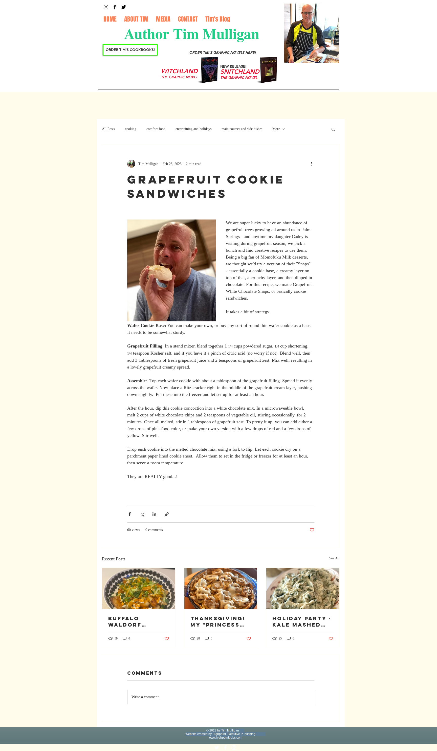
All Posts (108, 129)
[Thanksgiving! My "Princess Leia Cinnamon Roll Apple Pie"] (220, 588)
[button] (333, 129)
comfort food (155, 129)
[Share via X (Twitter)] (142, 514)
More (276, 129)
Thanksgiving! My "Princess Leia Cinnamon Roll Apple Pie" (219, 621)
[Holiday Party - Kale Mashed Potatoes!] (302, 588)
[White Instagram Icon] (234, 747)
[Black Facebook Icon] (115, 7)
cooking (130, 129)
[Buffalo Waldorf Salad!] (138, 588)
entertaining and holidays (193, 129)
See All (334, 558)
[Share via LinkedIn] (154, 514)
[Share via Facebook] (129, 514)
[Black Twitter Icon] (124, 7)
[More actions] (311, 164)
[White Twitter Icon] (217, 747)
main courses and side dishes (242, 129)
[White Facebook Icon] (225, 747)
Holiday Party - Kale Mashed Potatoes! (301, 621)
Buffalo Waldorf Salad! (125, 621)
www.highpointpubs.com (225, 737)
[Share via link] (166, 514)
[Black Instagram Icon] (106, 7)
